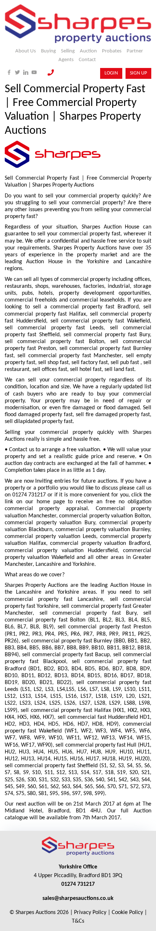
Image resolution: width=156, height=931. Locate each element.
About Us (25, 51)
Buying (48, 51)
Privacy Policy (90, 912)
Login (111, 73)
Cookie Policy (127, 912)
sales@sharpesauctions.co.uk (78, 898)
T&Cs (78, 921)
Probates (112, 51)
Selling (68, 51)
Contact (87, 60)
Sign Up (138, 73)
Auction (88, 51)
